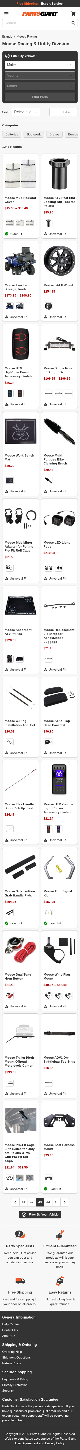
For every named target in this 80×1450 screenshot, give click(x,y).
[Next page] (64, 1202)
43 (40, 1202)
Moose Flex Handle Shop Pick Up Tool (19, 806)
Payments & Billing (15, 1379)
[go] (73, 23)
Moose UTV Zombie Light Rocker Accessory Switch (58, 808)
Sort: (6, 112)
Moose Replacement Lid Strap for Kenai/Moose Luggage (59, 636)
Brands (7, 36)
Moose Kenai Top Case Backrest (57, 723)
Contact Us (10, 1330)
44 (48, 1202)
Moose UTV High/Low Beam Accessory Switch (18, 372)
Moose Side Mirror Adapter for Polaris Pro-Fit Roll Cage (19, 546)
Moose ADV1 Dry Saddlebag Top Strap (59, 1059)
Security (8, 1390)
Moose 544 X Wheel (58, 285)
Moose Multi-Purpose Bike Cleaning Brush (55, 459)
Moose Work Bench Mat (19, 457)
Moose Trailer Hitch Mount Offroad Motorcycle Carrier (19, 1061)
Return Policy (11, 1363)
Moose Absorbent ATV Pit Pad (18, 632)
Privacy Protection (15, 1385)
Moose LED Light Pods (57, 544)
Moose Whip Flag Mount (57, 976)
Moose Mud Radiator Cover (20, 200)
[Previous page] (15, 1202)
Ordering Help (12, 1351)
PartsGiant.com (13, 1406)
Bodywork (34, 134)
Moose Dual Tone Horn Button (18, 976)
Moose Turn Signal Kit (58, 893)
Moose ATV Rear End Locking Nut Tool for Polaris (59, 201)
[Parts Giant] (40, 13)
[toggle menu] (6, 14)
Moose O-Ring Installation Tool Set (20, 723)
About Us (8, 1336)
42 (32, 1202)
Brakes (54, 134)
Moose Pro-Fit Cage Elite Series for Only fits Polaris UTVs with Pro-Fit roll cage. (20, 1153)
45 (56, 1202)
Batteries (12, 134)
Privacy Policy (54, 1443)
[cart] (73, 14)
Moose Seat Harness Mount (59, 1147)
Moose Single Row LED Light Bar (58, 370)
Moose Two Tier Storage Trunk (17, 287)
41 (23, 1202)
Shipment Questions (16, 1357)
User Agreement (26, 1443)
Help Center (10, 1324)
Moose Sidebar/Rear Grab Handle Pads (20, 893)
